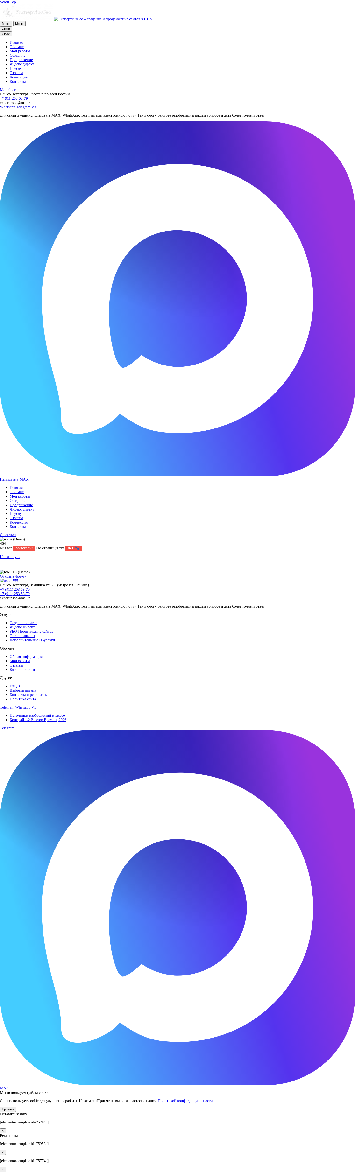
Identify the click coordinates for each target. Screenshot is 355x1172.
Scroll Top (8, 2)
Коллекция (19, 522)
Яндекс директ (22, 509)
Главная (16, 487)
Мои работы (20, 496)
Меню (6, 24)
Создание (17, 500)
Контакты (18, 527)
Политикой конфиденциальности (185, 1101)
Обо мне (17, 492)
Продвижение (21, 505)
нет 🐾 (73, 548)
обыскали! (24, 548)
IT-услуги (18, 514)
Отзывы (16, 518)
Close (6, 29)
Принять (8, 1109)
